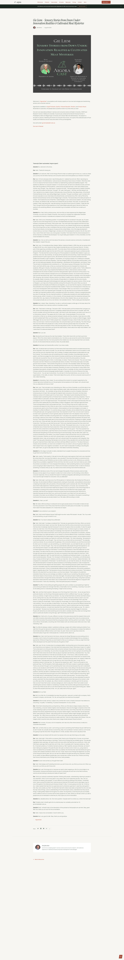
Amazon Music (82, 106)
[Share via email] (46, 828)
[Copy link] (49, 828)
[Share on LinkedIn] (41, 828)
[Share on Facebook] (43, 828)
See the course (82, 6)
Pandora (73, 106)
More (85, 2)
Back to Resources (39, 859)
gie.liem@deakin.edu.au (48, 123)
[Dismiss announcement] (121, 6)
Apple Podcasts (51, 106)
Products (47, 2)
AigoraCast (43, 101)
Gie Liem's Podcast (38, 126)
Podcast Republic (65, 106)
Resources (68, 2)
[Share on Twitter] (38, 828)
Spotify (58, 106)
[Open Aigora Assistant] (120, 956)
